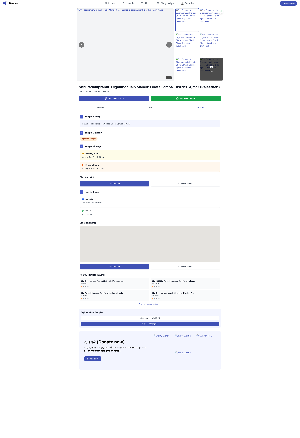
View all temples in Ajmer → (150, 304)
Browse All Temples (150, 324)
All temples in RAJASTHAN (150, 318)
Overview (100, 107)
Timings (150, 107)
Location (200, 107)
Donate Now (92, 359)
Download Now (288, 3)
